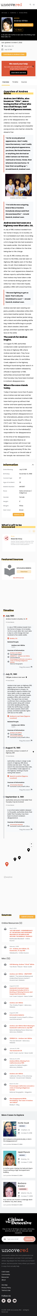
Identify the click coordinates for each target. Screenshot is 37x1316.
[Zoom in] (31, 843)
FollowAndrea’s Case (24, 25)
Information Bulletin (16, 736)
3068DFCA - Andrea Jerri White (20, 656)
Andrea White (23, 13)
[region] (18, 860)
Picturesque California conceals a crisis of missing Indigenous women (21, 660)
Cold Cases (5, 1272)
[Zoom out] (31, 846)
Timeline (15, 82)
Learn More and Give (18, 73)
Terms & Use (6, 1290)
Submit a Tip (18, 515)
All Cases (4, 13)
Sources (24, 82)
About (4, 1280)
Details (12, 622)
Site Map (4, 1285)
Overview (5, 82)
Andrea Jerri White (16, 653)
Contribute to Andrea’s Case (13, 54)
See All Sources (18, 578)
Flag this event (24, 667)
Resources (5, 1277)
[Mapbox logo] (8, 877)
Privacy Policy (6, 1288)
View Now (24, 572)
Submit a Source (27, 917)
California (13, 13)
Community (6, 1274)
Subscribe (29, 1239)
